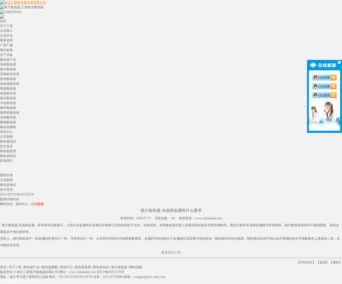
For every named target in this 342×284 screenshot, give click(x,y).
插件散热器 (8, 108)
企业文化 (6, 35)
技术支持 (6, 146)
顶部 (335, 262)
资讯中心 (6, 132)
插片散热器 (8, 69)
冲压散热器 (8, 103)
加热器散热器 (9, 84)
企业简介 (6, 31)
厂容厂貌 (6, 45)
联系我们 (6, 161)
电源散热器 (8, 88)
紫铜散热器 (8, 122)
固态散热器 (8, 98)
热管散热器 (8, 79)
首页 (3, 21)
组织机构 (6, 50)
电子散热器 (119, 267)
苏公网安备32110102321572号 (21, 281)
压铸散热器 (8, 117)
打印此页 (306, 262)
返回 (323, 262)
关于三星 (6, 26)
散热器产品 (8, 60)
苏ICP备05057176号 (111, 272)
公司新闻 (6, 137)
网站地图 (135, 267)
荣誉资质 (6, 40)
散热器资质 (8, 151)
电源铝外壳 (8, 93)
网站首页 (6, 204)
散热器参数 (8, 127)
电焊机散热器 (9, 112)
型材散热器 (8, 64)
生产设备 (6, 55)
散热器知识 (8, 141)
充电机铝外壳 (9, 74)
